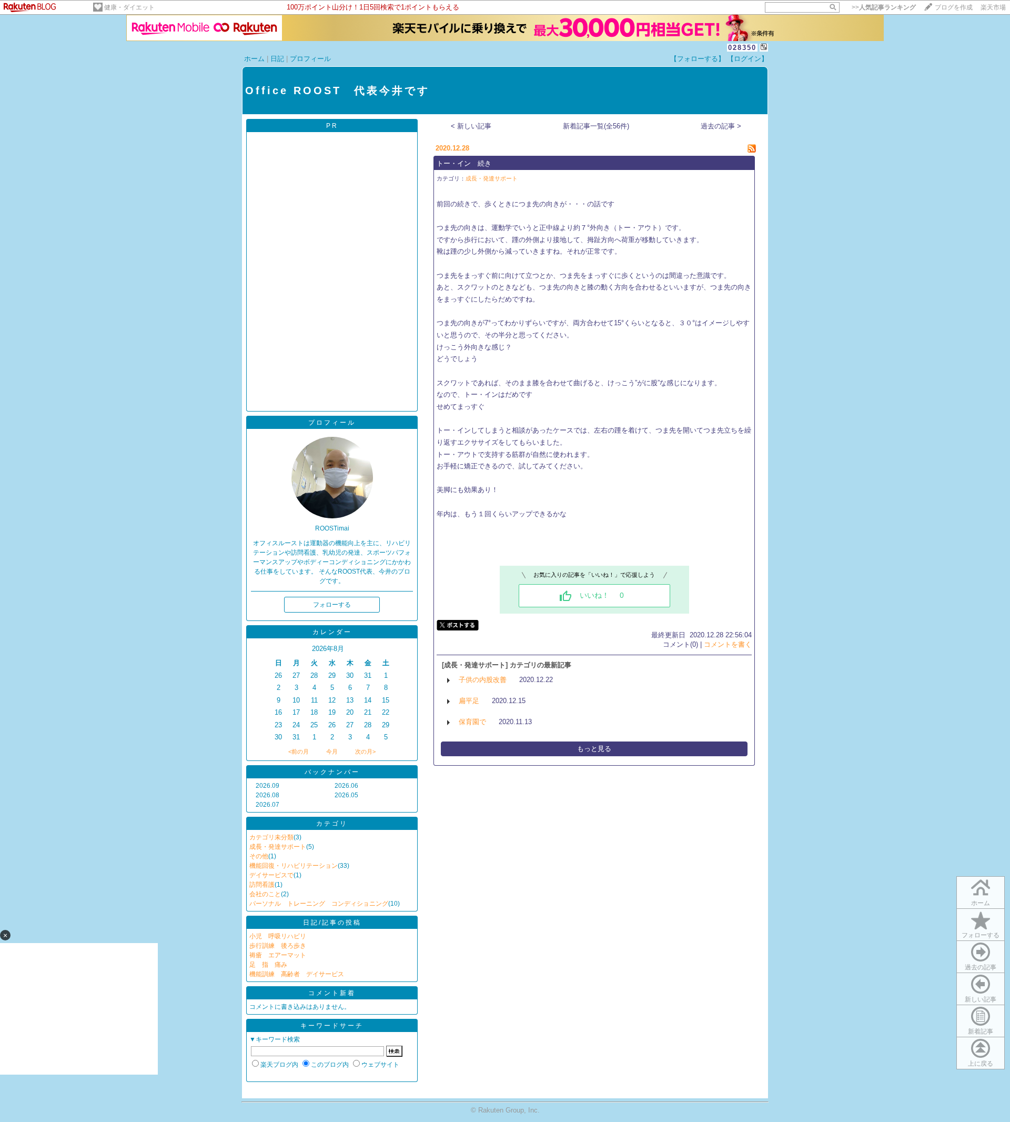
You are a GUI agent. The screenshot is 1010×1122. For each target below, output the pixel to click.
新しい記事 (980, 999)
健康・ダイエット (129, 7)
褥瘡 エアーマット (277, 955)
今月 (332, 751)
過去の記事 (980, 967)
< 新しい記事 (471, 126)
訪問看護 (262, 884)
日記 (277, 59)
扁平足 (469, 701)
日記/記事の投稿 (332, 922)
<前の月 (298, 751)
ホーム (254, 59)
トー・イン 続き (464, 163)
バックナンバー (332, 772)
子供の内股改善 (483, 680)
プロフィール (310, 59)
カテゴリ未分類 (271, 837)
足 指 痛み (268, 964)
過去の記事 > (721, 126)
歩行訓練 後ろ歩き (277, 945)
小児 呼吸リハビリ (277, 936)
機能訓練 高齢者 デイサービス (296, 974)
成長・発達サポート (277, 846)
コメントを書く (728, 644)
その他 (258, 856)
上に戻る (980, 1063)
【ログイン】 (747, 59)
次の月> (365, 751)
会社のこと (265, 894)
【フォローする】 (697, 59)
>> (884, 7)
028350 (742, 48)
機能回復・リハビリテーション (293, 865)
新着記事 (980, 1031)
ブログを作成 (954, 7)
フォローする (980, 935)
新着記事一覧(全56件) (596, 126)
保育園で (472, 722)
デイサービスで (271, 875)
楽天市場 (993, 7)
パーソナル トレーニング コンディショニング (318, 903)
